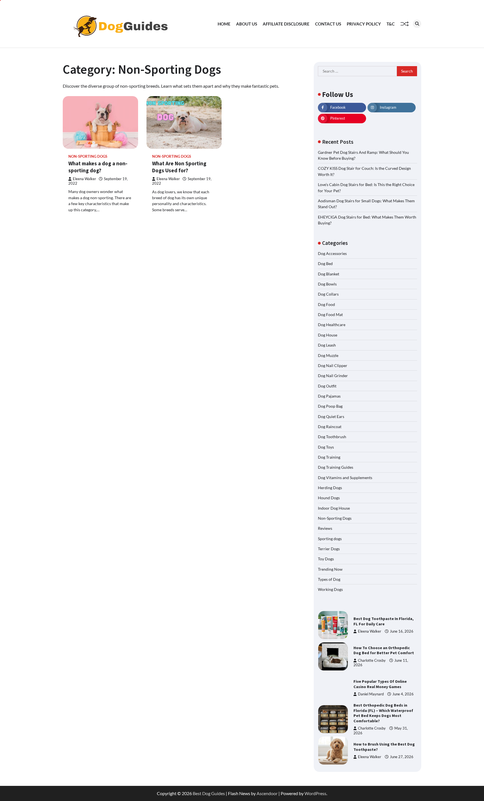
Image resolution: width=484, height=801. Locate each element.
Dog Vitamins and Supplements (345, 477)
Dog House (327, 335)
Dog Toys (326, 447)
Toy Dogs (326, 558)
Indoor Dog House (334, 508)
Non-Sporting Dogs (87, 156)
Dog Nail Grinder (333, 375)
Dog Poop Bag (330, 406)
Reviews (325, 528)
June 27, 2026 (401, 757)
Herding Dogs (330, 487)
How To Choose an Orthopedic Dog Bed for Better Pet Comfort (383, 650)
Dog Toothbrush (332, 436)
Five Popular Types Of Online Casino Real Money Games (380, 684)
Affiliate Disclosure (286, 23)
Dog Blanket (328, 273)
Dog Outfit (327, 386)
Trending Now (330, 569)
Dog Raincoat (329, 426)
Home (224, 23)
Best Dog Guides (209, 793)
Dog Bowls (327, 284)
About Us (246, 23)
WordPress (315, 793)
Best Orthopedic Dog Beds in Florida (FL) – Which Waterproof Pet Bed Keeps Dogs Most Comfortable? (383, 713)
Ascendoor (267, 793)
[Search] (417, 24)
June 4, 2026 (403, 694)
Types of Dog (329, 579)
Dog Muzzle (328, 355)
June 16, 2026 (401, 631)
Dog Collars (328, 294)
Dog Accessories (332, 253)
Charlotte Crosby (372, 660)
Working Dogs (330, 589)
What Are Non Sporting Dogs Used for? (179, 167)
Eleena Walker (84, 179)
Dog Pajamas (329, 396)
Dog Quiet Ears (331, 416)
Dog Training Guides (335, 467)
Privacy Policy (364, 23)
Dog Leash (327, 345)
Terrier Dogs (329, 548)
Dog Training (329, 457)
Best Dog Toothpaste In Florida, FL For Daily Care (383, 621)
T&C (391, 23)
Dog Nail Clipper (332, 365)
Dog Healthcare (331, 324)
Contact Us (328, 23)
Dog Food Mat (330, 314)
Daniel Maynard (371, 694)
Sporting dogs (330, 538)
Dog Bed (325, 263)
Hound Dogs (329, 497)
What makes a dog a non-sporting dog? (97, 167)
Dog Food (326, 304)
